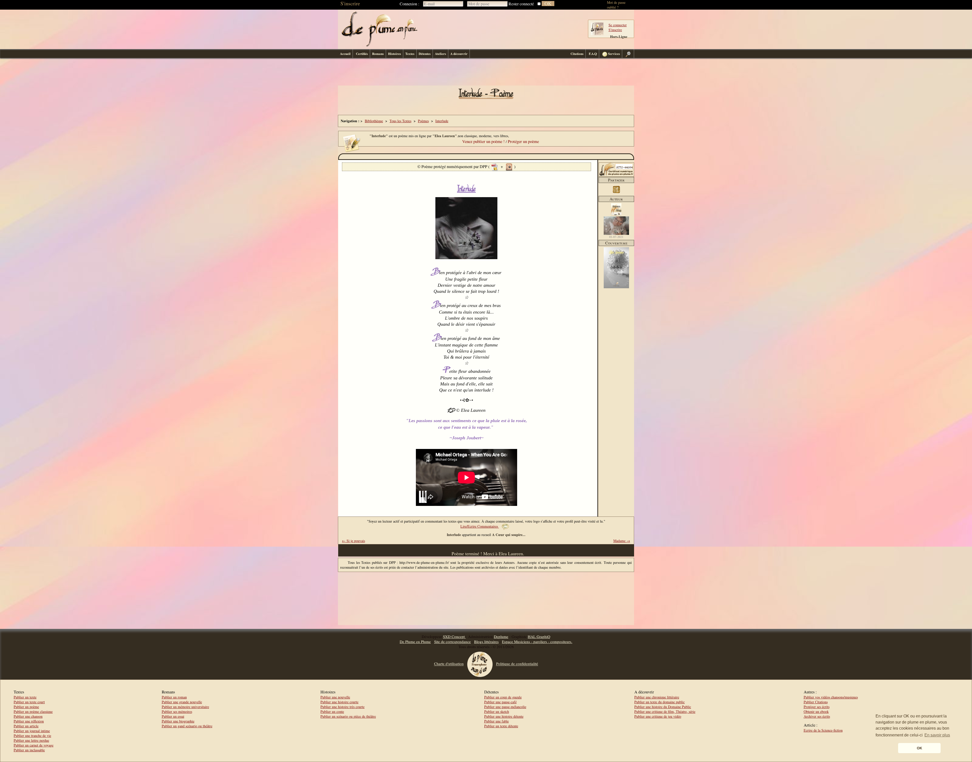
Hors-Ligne (618, 36)
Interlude (441, 120)
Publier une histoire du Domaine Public (662, 706)
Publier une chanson (28, 716)
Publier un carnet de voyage (33, 745)
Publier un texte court (29, 701)
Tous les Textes (400, 120)
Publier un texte (25, 697)
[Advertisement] (486, 73)
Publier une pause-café (500, 701)
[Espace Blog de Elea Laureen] (616, 214)
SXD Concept (454, 636)
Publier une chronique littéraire (656, 697)
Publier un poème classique (33, 711)
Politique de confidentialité (517, 663)
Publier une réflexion (29, 721)
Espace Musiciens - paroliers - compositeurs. (537, 641)
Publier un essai (173, 716)
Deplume (501, 636)
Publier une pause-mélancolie (505, 706)
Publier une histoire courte (339, 701)
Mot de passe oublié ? (616, 5)
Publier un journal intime (32, 730)
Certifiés (362, 53)
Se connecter (618, 25)
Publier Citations (816, 701)
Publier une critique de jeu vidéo (657, 716)
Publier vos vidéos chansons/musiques (831, 697)
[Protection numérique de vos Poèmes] (495, 166)
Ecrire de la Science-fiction (823, 730)
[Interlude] (616, 286)
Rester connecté (521, 3)
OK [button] (919, 748)
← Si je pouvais (353, 540)
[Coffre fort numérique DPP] (509, 166)
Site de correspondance (452, 641)
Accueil (345, 53)
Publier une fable (496, 721)
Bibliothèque (374, 120)
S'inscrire (350, 3)
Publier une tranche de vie (32, 735)
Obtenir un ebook (816, 711)
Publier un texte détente (501, 726)
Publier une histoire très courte (342, 706)
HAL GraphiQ (539, 636)
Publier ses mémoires (177, 711)
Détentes (425, 53)
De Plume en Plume (415, 641)
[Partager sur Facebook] (616, 193)
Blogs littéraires (486, 641)
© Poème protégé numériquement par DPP (452, 166)
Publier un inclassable (29, 750)
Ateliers (440, 53)
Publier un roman (174, 697)
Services (613, 53)
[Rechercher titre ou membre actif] (628, 53)
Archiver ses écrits (817, 716)
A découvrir (459, 53)
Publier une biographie (178, 721)
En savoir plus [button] (937, 735)
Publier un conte (332, 711)
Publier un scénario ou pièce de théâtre (348, 716)
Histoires (394, 53)
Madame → (621, 540)
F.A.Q (593, 53)
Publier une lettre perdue (31, 740)
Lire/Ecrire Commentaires (479, 526)
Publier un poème (26, 706)
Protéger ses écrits (816, 706)
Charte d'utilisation (449, 663)
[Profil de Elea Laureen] (616, 225)
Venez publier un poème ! (483, 141)
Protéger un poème (523, 141)
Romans (378, 53)
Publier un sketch (496, 711)
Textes (409, 53)
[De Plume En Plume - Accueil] (379, 45)
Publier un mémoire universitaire (185, 706)
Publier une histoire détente (503, 716)
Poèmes (423, 120)
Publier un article (26, 726)
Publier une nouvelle (335, 697)
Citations (577, 53)
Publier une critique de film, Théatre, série (664, 711)
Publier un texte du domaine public (659, 701)
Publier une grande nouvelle (182, 701)
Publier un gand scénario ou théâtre (187, 726)
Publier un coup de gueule (503, 697)
